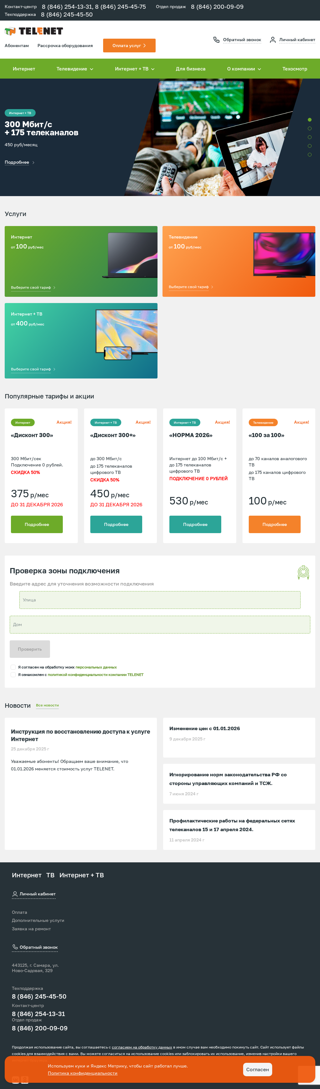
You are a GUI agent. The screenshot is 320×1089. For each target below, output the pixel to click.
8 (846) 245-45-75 (120, 6)
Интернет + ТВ (81, 875)
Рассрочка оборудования (65, 45)
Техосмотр (294, 68)
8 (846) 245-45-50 (67, 14)
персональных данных (96, 667)
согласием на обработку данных (142, 1047)
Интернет (24, 68)
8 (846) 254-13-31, (68, 6)
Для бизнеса (191, 68)
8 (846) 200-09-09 (217, 6)
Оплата (19, 912)
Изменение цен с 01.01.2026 (204, 728)
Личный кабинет (297, 39)
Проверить (30, 649)
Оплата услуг (126, 45)
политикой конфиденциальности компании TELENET (95, 674)
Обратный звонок (242, 39)
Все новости (47, 705)
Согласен (257, 1069)
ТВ (50, 875)
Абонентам (17, 45)
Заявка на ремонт (31, 928)
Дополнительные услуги (38, 920)
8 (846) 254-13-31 (38, 1013)
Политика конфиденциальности (83, 1073)
